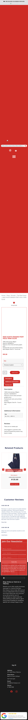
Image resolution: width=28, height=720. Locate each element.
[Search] (25, 146)
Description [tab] (8, 378)
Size (5, 360)
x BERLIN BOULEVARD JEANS (15, 477)
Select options (15, 484)
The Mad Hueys (21, 295)
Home (3, 295)
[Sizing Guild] (14, 303)
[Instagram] (16, 691)
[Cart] (16, 151)
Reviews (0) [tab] (8, 385)
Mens (12, 475)
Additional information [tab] (12, 381)
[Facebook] (11, 691)
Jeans (15, 475)
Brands (13, 295)
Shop (8, 295)
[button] (3, 469)
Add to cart (15, 372)
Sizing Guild (14, 305)
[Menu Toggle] (14, 156)
